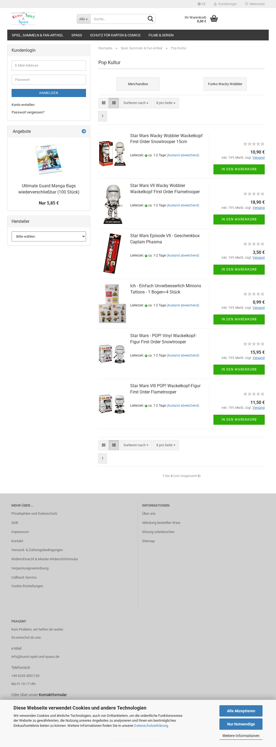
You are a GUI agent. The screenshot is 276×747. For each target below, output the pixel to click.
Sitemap (148, 541)
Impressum (20, 532)
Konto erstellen (23, 105)
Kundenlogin (227, 4)
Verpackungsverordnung (30, 568)
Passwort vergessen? (28, 112)
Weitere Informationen (241, 736)
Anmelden (48, 93)
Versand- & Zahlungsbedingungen (37, 550)
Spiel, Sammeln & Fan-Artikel (37, 35)
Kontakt (17, 541)
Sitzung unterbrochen (158, 532)
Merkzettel (256, 4)
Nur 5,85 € (49, 203)
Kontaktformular (53, 695)
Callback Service (24, 577)
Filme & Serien (161, 35)
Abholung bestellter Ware (161, 523)
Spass (76, 35)
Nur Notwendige (241, 724)
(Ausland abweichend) (183, 155)
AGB (14, 523)
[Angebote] (84, 132)
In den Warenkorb (239, 169)
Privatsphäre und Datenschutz (34, 513)
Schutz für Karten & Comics (115, 35)
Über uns (149, 513)
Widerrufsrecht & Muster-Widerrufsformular (44, 559)
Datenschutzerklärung (151, 726)
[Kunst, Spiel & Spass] (40, 19)
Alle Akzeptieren (241, 711)
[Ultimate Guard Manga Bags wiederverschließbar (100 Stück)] (48, 159)
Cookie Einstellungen (27, 586)
